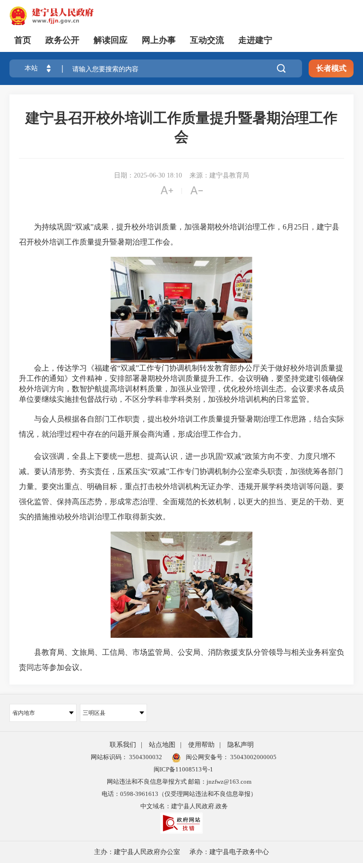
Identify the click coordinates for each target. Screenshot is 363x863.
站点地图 (162, 744)
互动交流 (207, 40)
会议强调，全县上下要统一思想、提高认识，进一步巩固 (128, 456)
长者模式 (331, 68)
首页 (22, 40)
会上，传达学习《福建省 (68, 368)
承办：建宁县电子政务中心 (229, 851)
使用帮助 (201, 744)
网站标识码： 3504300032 (126, 757)
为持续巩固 (53, 227)
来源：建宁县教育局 (219, 175)
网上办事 (159, 40)
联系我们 (123, 744)
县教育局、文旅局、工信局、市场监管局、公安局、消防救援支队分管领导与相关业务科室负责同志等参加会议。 (181, 659)
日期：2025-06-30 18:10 (148, 175)
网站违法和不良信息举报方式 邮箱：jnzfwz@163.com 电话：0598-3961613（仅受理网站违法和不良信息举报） (179, 787)
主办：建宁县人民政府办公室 (137, 851)
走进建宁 (255, 40)
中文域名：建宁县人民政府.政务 (184, 806)
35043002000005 (253, 757)
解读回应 (111, 40)
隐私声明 (240, 744)
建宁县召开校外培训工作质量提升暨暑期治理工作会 (181, 127)
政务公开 (62, 40)
